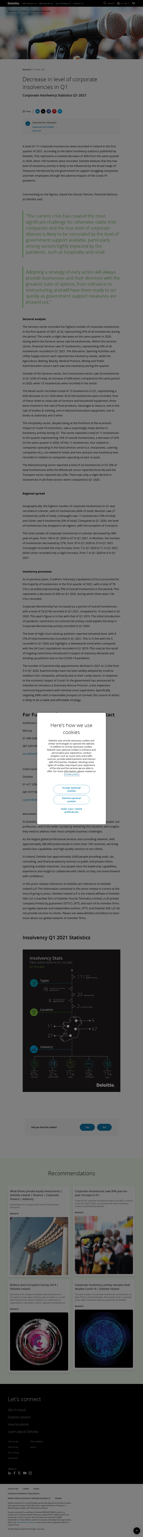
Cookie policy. (72, 774)
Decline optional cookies (71, 800)
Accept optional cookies (71, 789)
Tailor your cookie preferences (71, 810)
